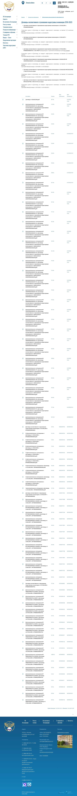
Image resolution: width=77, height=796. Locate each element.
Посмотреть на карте (63, 732)
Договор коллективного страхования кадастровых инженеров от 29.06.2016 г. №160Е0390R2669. (37, 428)
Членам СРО (6, 35)
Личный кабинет (30, 3)
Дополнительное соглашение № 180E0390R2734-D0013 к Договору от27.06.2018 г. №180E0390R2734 (35, 624)
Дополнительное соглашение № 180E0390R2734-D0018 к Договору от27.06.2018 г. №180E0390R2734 (35, 591)
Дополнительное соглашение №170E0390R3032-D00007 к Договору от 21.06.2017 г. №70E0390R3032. (37, 540)
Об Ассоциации (7, 17)
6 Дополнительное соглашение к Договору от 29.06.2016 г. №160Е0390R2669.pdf (35, 461)
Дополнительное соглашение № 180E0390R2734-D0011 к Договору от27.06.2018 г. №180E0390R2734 (35, 637)
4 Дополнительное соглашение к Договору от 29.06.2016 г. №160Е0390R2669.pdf (35, 472)
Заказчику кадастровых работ (9, 46)
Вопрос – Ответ (7, 38)
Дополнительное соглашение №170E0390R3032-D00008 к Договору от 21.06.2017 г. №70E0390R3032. (37, 533)
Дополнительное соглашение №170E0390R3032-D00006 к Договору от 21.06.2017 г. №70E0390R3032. (37, 546)
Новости (5, 19)
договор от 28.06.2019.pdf (33, 99)
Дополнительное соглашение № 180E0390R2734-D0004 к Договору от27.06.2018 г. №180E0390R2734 (35, 682)
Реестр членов (7, 24)
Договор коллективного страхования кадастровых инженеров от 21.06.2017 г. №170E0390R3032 (36, 494)
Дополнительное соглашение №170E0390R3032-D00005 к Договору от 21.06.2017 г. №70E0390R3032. (36, 553)
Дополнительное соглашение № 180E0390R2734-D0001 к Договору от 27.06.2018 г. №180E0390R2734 (35, 701)
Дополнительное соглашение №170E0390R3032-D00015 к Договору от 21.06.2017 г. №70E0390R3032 (36, 501)
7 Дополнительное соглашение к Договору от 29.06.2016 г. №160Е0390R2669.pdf (35, 454)
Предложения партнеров (9, 40)
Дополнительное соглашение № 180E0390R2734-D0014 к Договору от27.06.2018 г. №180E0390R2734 (35, 617)
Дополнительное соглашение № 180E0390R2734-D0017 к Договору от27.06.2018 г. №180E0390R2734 (35, 598)
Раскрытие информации (9, 30)
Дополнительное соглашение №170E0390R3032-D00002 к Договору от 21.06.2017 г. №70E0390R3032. (37, 572)
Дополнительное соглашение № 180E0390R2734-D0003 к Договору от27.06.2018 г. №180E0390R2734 (35, 688)
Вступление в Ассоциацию (10, 22)
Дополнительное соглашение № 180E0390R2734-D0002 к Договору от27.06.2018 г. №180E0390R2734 (35, 695)
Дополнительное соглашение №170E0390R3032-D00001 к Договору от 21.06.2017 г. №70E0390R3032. (36, 578)
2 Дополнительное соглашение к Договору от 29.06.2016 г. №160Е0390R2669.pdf (35, 483)
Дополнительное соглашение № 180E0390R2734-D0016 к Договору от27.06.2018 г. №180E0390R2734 (35, 604)
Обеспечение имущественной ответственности (53, 17)
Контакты (5, 43)
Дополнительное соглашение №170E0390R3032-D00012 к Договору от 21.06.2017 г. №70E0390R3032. (36, 507)
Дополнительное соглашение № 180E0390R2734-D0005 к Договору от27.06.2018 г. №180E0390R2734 (35, 675)
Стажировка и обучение (9, 32)
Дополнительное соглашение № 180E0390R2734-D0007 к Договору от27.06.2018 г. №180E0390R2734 (35, 662)
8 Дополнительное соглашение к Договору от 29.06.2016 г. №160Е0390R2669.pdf (35, 448)
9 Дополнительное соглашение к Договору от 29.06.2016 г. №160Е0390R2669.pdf (35, 441)
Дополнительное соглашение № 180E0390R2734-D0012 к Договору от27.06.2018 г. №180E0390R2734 (35, 630)
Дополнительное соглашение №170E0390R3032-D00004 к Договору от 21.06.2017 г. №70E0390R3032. (37, 559)
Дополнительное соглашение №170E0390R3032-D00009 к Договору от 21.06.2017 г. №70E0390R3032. (37, 527)
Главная (23, 17)
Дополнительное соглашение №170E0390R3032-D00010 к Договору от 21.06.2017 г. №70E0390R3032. (36, 520)
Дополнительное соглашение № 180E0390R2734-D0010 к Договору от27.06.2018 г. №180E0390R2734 (35, 643)
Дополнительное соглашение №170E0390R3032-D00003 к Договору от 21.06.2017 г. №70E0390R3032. (37, 565)
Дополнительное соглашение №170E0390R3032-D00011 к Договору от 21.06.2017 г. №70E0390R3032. (36, 514)
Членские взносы (7, 27)
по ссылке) (67, 50)
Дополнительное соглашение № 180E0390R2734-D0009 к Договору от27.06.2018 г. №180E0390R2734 (35, 650)
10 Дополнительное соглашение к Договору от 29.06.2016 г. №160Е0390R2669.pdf (35, 435)
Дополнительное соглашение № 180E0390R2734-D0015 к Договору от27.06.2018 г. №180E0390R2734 (35, 611)
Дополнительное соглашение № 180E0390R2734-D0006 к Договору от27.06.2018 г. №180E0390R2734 (35, 669)
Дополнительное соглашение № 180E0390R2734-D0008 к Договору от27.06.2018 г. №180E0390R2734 (35, 656)
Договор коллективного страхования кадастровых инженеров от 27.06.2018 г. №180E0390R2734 (37, 585)
